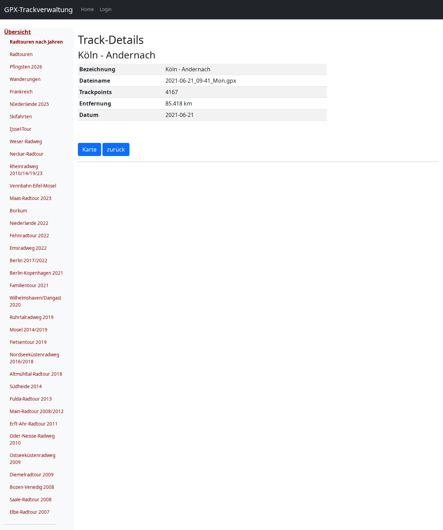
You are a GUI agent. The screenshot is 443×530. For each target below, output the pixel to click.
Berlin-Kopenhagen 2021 (36, 273)
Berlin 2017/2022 (28, 260)
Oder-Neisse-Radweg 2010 (32, 439)
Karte (89, 149)
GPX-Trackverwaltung (38, 9)
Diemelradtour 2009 (32, 475)
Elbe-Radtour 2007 (29, 512)
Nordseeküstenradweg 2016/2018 (34, 358)
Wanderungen (25, 79)
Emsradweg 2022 (28, 248)
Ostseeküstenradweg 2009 (32, 458)
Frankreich (21, 92)
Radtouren (21, 54)
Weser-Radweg (26, 141)
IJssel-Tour (20, 129)
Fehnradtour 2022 (29, 235)
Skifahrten (21, 116)
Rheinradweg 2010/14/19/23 (26, 169)
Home (89, 9)
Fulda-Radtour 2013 (31, 399)
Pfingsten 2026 (26, 67)
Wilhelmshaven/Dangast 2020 (35, 301)
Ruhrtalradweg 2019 (32, 317)
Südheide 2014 (26, 386)
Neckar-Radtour (27, 154)
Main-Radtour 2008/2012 (37, 411)
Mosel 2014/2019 (28, 330)
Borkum (18, 211)
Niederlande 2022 (29, 223)
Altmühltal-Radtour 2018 (36, 374)
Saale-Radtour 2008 (31, 499)
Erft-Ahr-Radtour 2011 (34, 424)
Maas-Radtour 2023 (31, 198)
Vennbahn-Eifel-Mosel (33, 186)
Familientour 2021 (29, 285)
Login (105, 9)
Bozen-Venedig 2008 (32, 487)
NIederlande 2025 (29, 104)
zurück (116, 149)
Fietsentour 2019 (28, 342)
